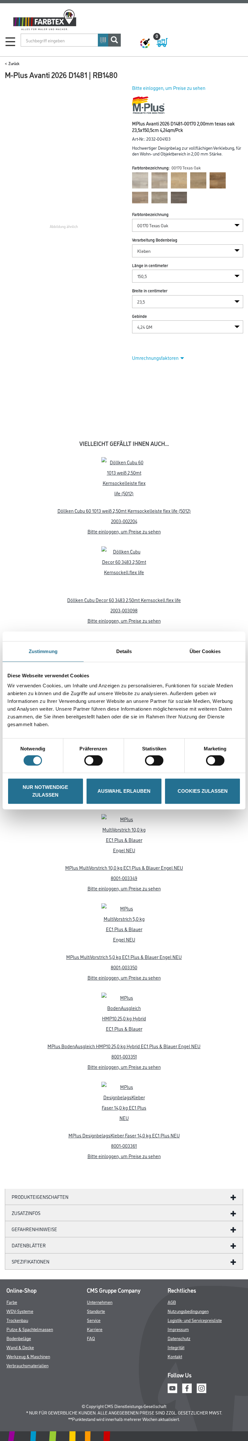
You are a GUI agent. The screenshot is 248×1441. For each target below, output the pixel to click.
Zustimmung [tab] (43, 651)
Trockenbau (17, 1320)
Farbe (11, 1302)
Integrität (176, 1347)
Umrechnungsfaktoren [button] (155, 357)
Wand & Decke (20, 1347)
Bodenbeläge (18, 1338)
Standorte (96, 1311)
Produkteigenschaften (40, 1196)
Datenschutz (179, 1338)
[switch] (95, 760)
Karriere (94, 1329)
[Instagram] (201, 1387)
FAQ (91, 1338)
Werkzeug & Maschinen (28, 1356)
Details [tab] (124, 651)
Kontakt (175, 1356)
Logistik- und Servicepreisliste (195, 1320)
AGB (172, 1302)
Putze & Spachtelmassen (29, 1329)
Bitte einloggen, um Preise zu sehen (168, 87)
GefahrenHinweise (34, 1229)
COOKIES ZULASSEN (203, 791)
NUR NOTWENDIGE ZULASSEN (45, 791)
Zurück (13, 63)
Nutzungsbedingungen (188, 1311)
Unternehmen (99, 1302)
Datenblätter (29, 1245)
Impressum (178, 1329)
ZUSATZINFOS (26, 1213)
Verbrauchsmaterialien (27, 1365)
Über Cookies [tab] (205, 651)
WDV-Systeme (19, 1311)
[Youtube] (172, 1387)
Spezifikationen (30, 1261)
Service (93, 1320)
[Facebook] (187, 1387)
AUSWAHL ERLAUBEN (124, 791)
